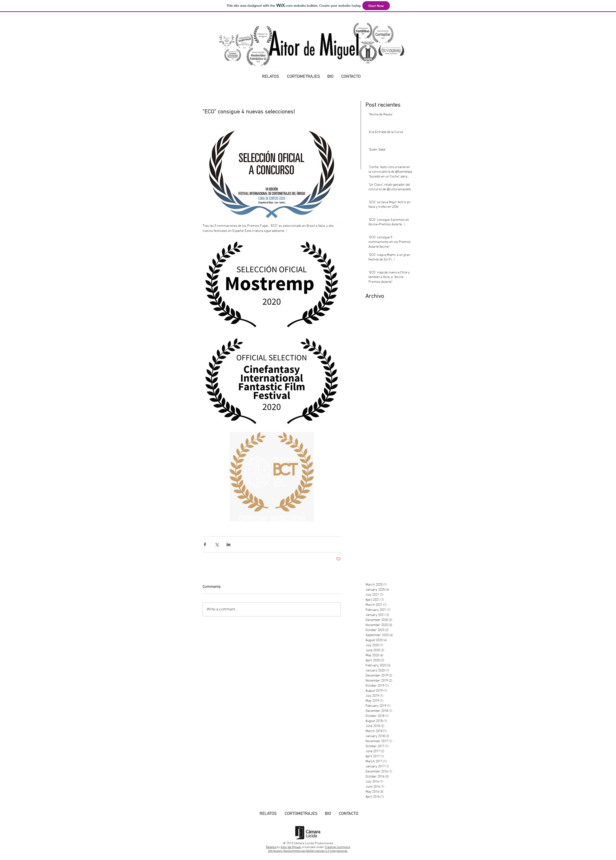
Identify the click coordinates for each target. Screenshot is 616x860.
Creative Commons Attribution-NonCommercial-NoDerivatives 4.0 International (309, 849)
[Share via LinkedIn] (228, 544)
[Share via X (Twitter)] (216, 544)
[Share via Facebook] (205, 544)
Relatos (271, 847)
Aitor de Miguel (291, 847)
